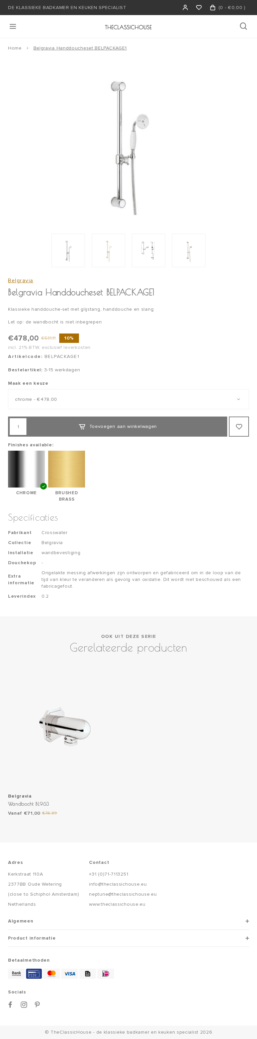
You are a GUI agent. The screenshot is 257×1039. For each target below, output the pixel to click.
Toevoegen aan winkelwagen (123, 426)
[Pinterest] (37, 1004)
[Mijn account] (185, 7)
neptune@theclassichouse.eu (123, 894)
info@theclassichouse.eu (118, 884)
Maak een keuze (28, 383)
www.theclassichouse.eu (117, 904)
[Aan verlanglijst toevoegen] (239, 427)
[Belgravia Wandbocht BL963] (66, 727)
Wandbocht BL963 (29, 804)
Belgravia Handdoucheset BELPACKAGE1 (80, 48)
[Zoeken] (244, 26)
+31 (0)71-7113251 (108, 874)
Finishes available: (30, 445)
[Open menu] (13, 26)
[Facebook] (10, 1004)
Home (15, 48)
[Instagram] (24, 1004)
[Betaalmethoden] (16, 974)
